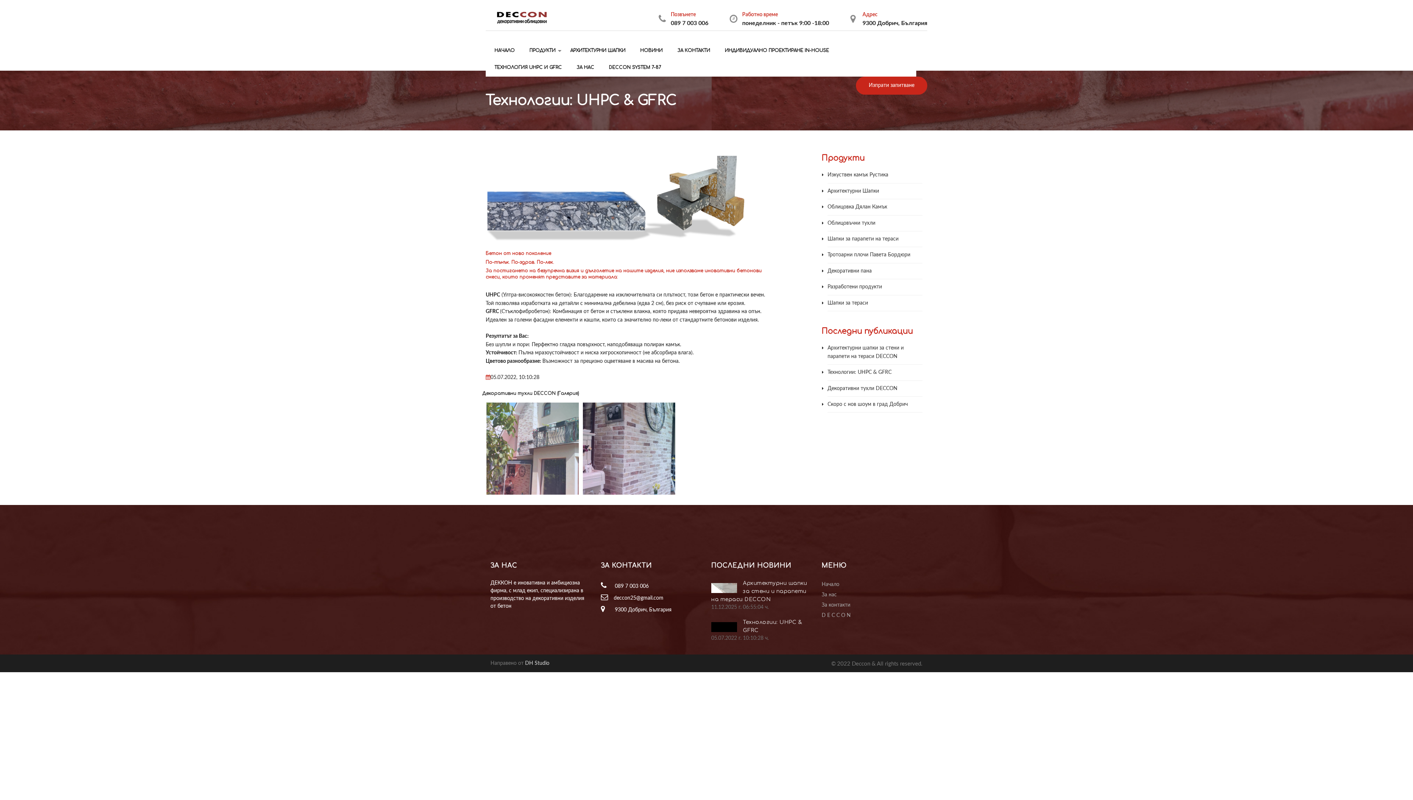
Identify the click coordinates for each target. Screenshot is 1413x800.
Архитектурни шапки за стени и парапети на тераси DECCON (759, 591)
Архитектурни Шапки (853, 191)
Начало (504, 50)
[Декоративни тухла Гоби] (642, 449)
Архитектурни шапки (597, 50)
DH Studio (537, 663)
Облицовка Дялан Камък (857, 207)
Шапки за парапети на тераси (863, 239)
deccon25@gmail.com (638, 598)
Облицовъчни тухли (851, 223)
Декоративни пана (850, 271)
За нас (584, 67)
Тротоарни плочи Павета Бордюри (869, 254)
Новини (651, 50)
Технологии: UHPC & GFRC (860, 372)
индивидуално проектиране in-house (776, 50)
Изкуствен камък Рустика (858, 175)
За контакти (693, 50)
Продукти (542, 50)
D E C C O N (836, 615)
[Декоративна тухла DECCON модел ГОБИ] (545, 449)
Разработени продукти (855, 287)
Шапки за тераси (848, 303)
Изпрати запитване (891, 85)
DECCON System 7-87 (634, 67)
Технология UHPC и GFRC (527, 67)
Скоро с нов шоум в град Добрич (868, 404)
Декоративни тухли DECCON (862, 388)
